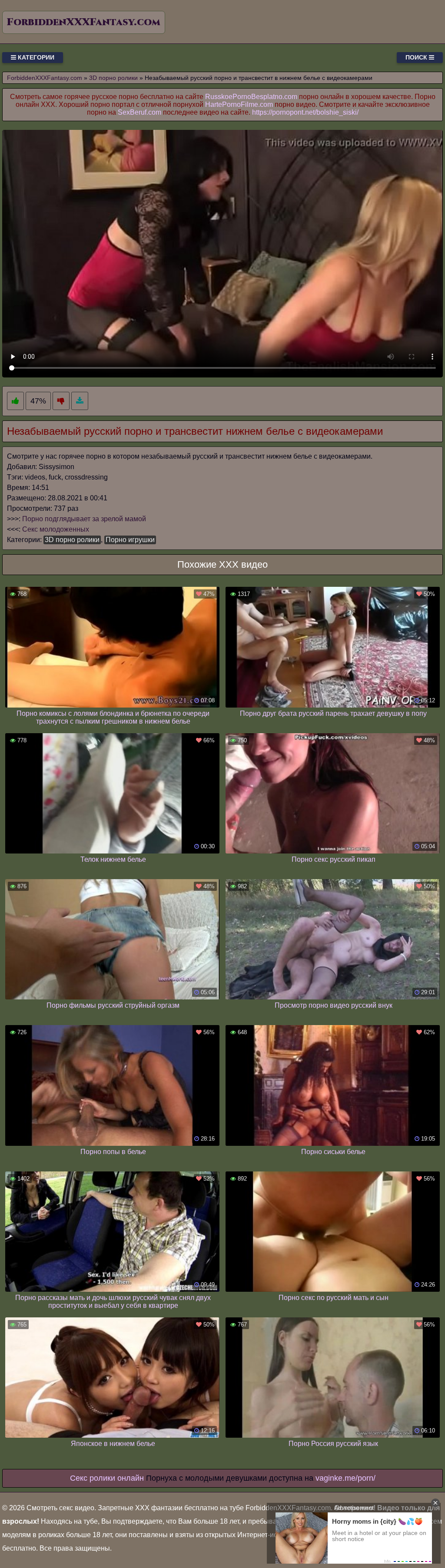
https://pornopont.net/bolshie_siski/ (305, 112)
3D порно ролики (72, 539)
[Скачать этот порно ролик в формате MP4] (79, 401)
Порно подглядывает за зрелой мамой (84, 519)
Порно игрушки (130, 539)
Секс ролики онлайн (107, 1478)
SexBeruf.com (139, 112)
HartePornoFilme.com (239, 104)
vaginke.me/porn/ (345, 1478)
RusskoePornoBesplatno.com (251, 96)
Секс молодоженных (55, 529)
